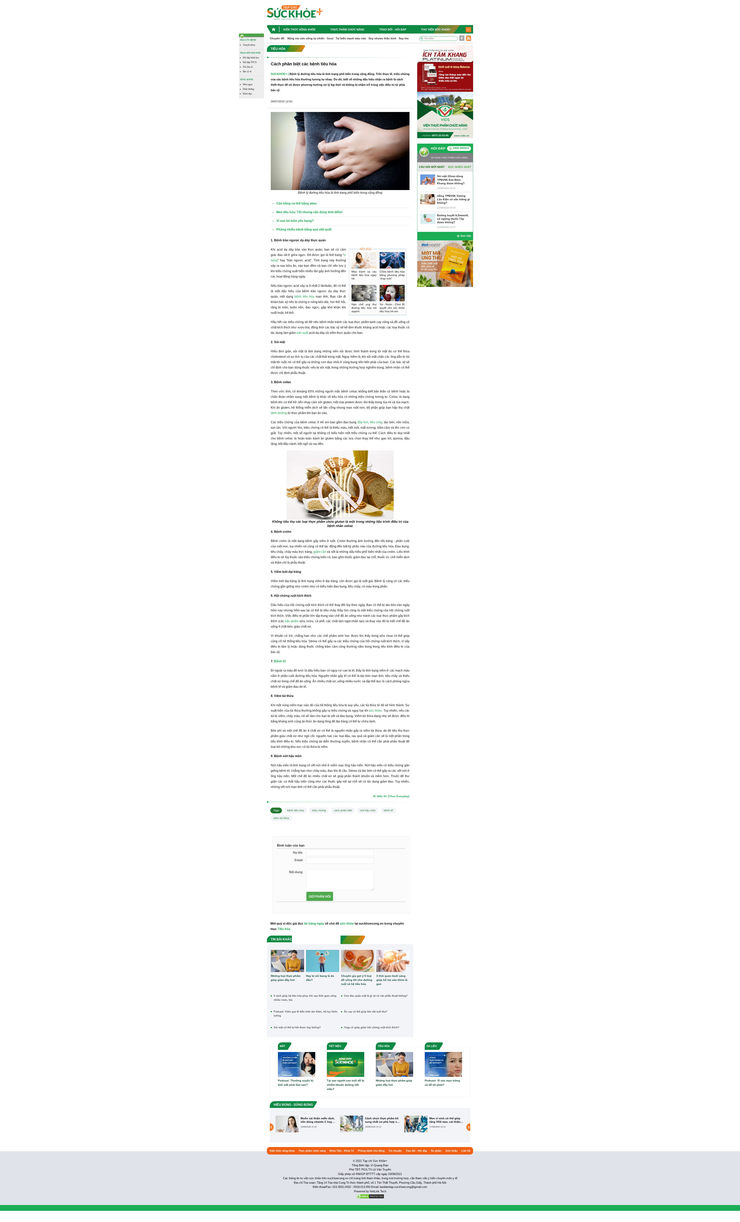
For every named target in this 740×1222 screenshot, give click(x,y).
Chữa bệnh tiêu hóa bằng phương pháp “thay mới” (392, 275)
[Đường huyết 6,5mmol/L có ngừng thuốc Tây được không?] (427, 218)
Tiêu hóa (284, 929)
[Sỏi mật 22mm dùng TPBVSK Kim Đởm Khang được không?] (427, 179)
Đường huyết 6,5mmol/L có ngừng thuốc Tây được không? (453, 219)
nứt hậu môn (368, 810)
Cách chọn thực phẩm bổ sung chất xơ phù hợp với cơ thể (318, 1120)
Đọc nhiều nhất (459, 166)
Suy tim (404, 38)
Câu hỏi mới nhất (432, 166)
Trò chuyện (395, 1150)
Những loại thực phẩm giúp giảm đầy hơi (285, 977)
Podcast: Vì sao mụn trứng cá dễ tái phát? (442, 1082)
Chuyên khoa (249, 45)
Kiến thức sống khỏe (299, 29)
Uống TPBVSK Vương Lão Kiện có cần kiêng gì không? (453, 199)
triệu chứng (319, 810)
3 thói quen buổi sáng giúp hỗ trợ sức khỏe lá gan (391, 980)
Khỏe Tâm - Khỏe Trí (342, 1150)
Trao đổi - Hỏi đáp (392, 29)
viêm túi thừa (281, 818)
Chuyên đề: (277, 38)
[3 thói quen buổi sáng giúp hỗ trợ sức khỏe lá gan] (393, 961)
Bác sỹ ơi (247, 71)
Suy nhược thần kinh (382, 38)
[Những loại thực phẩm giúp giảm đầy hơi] (287, 961)
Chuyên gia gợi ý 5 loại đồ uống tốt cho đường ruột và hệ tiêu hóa (356, 980)
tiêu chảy (376, 422)
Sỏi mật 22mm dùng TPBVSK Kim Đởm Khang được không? (451, 180)
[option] (306, 1124)
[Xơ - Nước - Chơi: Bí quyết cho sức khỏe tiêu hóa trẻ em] (392, 293)
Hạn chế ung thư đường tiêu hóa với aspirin (364, 308)
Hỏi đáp (438, 148)
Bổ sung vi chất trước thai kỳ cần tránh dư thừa (446, 1120)
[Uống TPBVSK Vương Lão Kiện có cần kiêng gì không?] (427, 199)
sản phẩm (292, 621)
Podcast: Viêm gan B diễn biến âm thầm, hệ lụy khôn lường (305, 1013)
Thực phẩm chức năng (347, 29)
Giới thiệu (451, 1150)
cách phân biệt (343, 810)
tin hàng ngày (314, 923)
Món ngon (247, 84)
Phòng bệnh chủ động (371, 1150)
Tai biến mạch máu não (351, 38)
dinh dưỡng (279, 413)
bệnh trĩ (388, 810)
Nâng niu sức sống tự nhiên (306, 38)
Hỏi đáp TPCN (250, 62)
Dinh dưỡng (248, 89)
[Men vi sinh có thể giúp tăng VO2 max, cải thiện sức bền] (351, 1123)
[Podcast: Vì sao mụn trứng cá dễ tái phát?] (443, 1064)
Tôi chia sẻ (248, 67)
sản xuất (302, 332)
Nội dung (296, 872)
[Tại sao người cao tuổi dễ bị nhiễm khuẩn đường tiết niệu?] (345, 1064)
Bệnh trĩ (280, 661)
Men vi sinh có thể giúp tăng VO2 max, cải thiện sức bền (380, 1120)
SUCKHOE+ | (280, 74)
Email (298, 860)
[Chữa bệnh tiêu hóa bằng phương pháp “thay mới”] (392, 260)
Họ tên (298, 852)
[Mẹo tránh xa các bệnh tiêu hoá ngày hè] (364, 260)
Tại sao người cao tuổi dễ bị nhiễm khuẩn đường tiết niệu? (345, 1085)
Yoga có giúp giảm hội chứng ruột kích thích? (371, 1027)
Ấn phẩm (436, 1150)
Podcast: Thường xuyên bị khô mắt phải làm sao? (295, 1082)
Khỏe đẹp (247, 93)
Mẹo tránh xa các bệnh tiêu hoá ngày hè (364, 275)
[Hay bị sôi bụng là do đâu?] (322, 961)
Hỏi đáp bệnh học (251, 57)
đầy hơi (362, 422)
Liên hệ (465, 1150)
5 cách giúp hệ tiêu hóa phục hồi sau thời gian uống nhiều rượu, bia (305, 997)
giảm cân (320, 551)
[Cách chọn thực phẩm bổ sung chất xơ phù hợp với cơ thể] (287, 1123)
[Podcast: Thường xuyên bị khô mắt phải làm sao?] (296, 1064)
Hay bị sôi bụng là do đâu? (320, 977)
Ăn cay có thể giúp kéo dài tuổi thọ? (365, 1011)
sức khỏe (375, 710)
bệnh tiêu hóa (304, 296)
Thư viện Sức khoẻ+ (436, 29)
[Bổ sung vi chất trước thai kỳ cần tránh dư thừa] (415, 1123)
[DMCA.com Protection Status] (370, 1196)
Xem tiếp (465, 235)
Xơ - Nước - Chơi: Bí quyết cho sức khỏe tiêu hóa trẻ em (392, 308)
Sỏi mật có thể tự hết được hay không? (297, 1027)
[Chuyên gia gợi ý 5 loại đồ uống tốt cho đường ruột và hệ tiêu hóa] (357, 961)
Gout (330, 38)
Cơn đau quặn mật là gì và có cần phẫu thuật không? (376, 995)
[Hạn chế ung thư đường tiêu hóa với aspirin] (364, 293)
